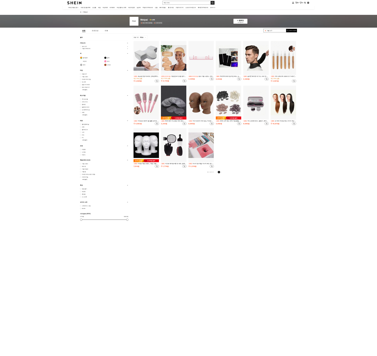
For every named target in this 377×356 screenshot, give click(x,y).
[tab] (84, 31)
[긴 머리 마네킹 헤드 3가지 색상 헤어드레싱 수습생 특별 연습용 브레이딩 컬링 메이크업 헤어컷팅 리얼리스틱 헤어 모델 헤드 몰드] (283, 103)
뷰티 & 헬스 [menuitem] (162, 7)
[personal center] (293, 3)
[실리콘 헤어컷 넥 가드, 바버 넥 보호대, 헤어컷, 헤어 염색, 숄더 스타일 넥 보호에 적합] (256, 58)
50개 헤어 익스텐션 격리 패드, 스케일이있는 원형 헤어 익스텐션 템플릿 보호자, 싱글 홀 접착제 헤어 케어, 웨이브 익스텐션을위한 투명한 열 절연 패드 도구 (173, 121)
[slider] (81, 220)
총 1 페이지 (210, 172)
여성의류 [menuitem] (105, 7)
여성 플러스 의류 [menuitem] (121, 7)
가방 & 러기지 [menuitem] (179, 7)
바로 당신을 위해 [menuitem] (85, 7)
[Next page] (221, 172)
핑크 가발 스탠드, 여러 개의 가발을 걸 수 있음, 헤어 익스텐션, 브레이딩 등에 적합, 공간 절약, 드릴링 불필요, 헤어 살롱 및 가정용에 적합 (201, 76)
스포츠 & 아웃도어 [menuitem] (190, 7)
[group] (104, 46)
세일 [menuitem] (99, 7)
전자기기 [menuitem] (212, 7)
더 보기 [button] (85, 89)
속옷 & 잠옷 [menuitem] (131, 7)
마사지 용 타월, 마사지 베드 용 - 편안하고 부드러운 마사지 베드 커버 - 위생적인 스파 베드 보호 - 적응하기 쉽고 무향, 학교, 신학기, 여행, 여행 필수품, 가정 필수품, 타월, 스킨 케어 (201, 163)
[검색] (213, 3)
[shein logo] (74, 2)
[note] (173, 118)
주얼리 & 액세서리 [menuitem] (148, 7)
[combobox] (140, 37)
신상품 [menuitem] (94, 7)
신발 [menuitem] (156, 7)
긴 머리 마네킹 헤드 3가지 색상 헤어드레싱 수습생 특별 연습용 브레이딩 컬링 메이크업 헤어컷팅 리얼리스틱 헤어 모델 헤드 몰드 (283, 121)
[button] (305, 3)
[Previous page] (216, 172)
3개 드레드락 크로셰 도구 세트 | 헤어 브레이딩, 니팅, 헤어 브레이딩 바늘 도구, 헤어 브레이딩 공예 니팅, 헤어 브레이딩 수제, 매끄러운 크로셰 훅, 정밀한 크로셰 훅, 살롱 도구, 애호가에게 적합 (283, 76)
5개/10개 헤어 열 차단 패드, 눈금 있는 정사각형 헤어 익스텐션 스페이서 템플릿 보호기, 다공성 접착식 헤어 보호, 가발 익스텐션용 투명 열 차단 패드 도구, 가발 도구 (228, 76)
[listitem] (147, 23)
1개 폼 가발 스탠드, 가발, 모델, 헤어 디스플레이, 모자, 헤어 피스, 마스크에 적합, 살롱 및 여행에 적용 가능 (146, 163)
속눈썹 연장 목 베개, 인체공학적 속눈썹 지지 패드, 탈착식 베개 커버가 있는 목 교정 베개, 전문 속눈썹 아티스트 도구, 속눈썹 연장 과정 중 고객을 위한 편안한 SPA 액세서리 (146, 76)
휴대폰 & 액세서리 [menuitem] (203, 7)
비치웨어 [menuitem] (112, 7)
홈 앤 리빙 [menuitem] (171, 7)
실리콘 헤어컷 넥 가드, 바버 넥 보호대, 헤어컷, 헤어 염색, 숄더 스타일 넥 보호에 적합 (256, 76)
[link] (297, 2)
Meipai (144, 20)
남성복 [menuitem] (139, 7)
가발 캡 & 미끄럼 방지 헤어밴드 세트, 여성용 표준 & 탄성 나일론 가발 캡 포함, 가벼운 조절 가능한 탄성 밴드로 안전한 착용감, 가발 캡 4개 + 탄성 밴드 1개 (173, 76)
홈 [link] (80, 12)
